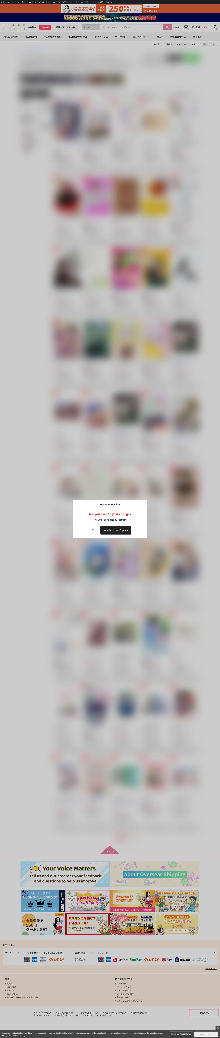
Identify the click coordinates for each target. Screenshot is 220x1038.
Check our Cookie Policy (181, 1034)
